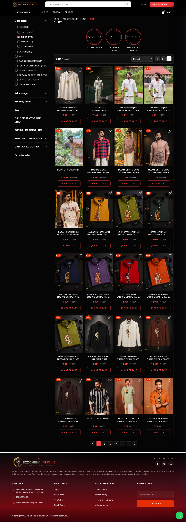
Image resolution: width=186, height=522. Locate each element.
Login (56, 489)
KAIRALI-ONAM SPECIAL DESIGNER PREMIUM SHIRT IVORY (68, 233)
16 (129, 444)
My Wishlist (59, 500)
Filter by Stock (23, 101)
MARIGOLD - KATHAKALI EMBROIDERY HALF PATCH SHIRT (98, 233)
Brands (69, 12)
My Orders (59, 494)
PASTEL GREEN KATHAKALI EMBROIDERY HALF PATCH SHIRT (129, 420)
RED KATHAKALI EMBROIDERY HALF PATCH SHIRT (128, 295)
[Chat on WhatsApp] (179, 515)
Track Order (60, 505)
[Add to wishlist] (80, 68)
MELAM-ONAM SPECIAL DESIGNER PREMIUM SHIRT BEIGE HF (128, 171)
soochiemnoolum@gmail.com (29, 502)
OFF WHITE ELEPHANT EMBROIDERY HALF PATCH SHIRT (68, 108)
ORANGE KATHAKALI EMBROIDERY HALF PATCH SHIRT (158, 295)
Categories (21, 20)
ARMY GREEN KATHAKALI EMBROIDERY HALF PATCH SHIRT (128, 233)
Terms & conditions (104, 500)
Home (45, 12)
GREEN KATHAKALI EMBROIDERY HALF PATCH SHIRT (158, 233)
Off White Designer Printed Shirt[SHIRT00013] (158, 108)
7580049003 (22, 497)
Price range (21, 93)
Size (17, 109)
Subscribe (155, 503)
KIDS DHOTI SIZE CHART (28, 138)
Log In (143, 4)
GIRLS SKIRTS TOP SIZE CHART (28, 120)
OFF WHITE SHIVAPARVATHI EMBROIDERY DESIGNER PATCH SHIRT (98, 108)
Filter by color (22, 154)
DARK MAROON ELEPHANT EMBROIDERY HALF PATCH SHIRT (69, 420)
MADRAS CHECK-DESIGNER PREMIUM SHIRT (98, 171)
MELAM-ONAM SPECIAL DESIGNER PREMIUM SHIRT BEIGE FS (158, 171)
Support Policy (102, 489)
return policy (101, 494)
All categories (70, 19)
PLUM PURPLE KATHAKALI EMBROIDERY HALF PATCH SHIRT (98, 295)
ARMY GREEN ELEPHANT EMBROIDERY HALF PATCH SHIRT (68, 357)
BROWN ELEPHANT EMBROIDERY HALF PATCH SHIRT (158, 357)
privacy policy (101, 505)
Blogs (56, 12)
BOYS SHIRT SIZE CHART (28, 130)
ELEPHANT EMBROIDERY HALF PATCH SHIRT (99, 357)
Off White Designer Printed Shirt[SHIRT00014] (128, 108)
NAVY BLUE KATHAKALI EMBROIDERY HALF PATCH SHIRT (68, 295)
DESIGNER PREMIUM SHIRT (68, 170)
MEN (84, 19)
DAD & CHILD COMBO (27, 146)
